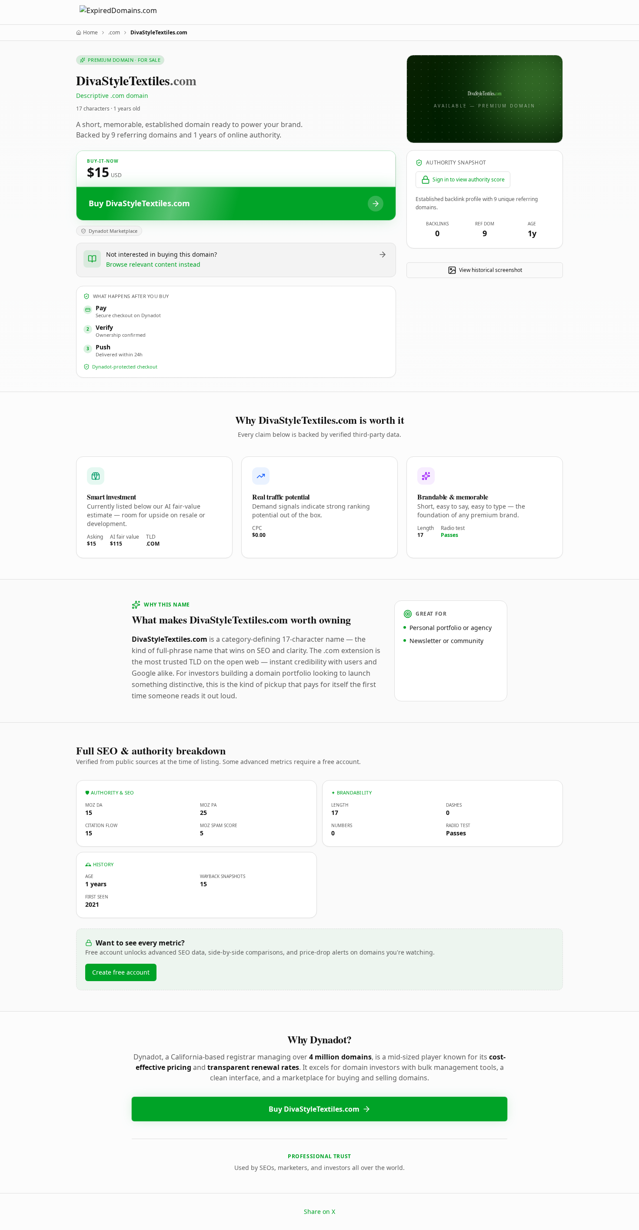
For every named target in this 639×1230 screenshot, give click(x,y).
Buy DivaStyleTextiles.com (314, 1109)
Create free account (121, 972)
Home (90, 32)
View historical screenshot (490, 270)
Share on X (319, 1211)
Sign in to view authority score (469, 179)
